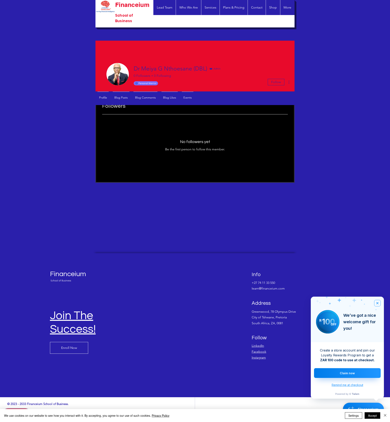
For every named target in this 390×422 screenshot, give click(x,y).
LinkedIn (258, 346)
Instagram (259, 357)
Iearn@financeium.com (268, 288)
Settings (353, 415)
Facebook (259, 352)
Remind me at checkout (347, 385)
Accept (372, 415)
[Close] (385, 415)
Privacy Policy (160, 415)
